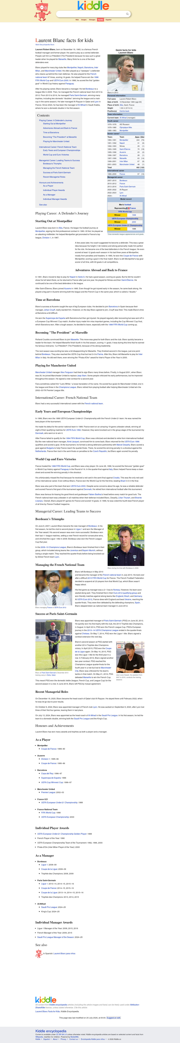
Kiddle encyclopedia (58, 1004)
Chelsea (85, 633)
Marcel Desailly (123, 444)
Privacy (63, 1039)
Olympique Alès (126, 127)
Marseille (123, 158)
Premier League (48, 792)
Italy (111, 469)
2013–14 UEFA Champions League (102, 630)
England (119, 596)
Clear (122, 14)
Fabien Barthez (95, 494)
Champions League (67, 387)
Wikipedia (39, 1037)
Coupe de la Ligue (49, 869)
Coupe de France (130, 255)
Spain (137, 602)
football (128, 204)
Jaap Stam (81, 375)
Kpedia (100, 20)
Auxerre (123, 152)
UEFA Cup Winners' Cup (52, 782)
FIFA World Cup (125, 211)
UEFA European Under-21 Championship (125, 225)
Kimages (92, 20)
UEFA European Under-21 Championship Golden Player (61, 833)
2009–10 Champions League (53, 547)
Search (127, 14)
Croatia (116, 477)
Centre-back (124, 111)
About (55, 1039)
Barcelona (124, 155)
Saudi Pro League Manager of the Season (55, 937)
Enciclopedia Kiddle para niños (93, 1039)
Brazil (123, 480)
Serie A (81, 276)
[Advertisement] (89, 29)
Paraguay (69, 83)
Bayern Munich (88, 550)
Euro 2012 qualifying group (125, 592)
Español (108, 20)
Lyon (121, 192)
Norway (116, 589)
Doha (49, 675)
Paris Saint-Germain (128, 186)
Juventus (74, 550)
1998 (134, 215)
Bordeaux (123, 180)
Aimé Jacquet (73, 441)
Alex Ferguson (66, 372)
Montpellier (124, 130)
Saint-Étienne (125, 149)
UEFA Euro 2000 (61, 80)
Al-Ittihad (123, 117)
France (122, 174)
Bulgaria (50, 448)
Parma (100, 354)
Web (77, 20)
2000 (134, 222)
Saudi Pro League (110, 715)
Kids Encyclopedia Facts (45, 44)
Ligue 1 (79, 529)
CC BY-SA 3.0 (61, 1034)
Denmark (39, 433)
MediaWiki (74, 1037)
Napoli (122, 143)
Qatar (54, 675)
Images (83, 20)
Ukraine (127, 599)
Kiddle (38, 1039)
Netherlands (40, 451)
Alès (121, 105)
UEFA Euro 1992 (73, 429)
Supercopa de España (55, 318)
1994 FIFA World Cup (75, 438)
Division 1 (46, 237)
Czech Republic (100, 451)
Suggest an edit (113, 1017)
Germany (138, 596)
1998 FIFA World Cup (117, 324)
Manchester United (127, 164)
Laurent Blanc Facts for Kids (47, 1011)
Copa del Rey (47, 773)
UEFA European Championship (125, 218)
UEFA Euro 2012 (60, 607)
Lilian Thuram (124, 497)
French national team (94, 403)
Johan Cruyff (49, 309)
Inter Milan (124, 161)
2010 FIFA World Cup (97, 578)
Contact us (73, 1039)
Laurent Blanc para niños (64, 953)
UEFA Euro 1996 (132, 441)
